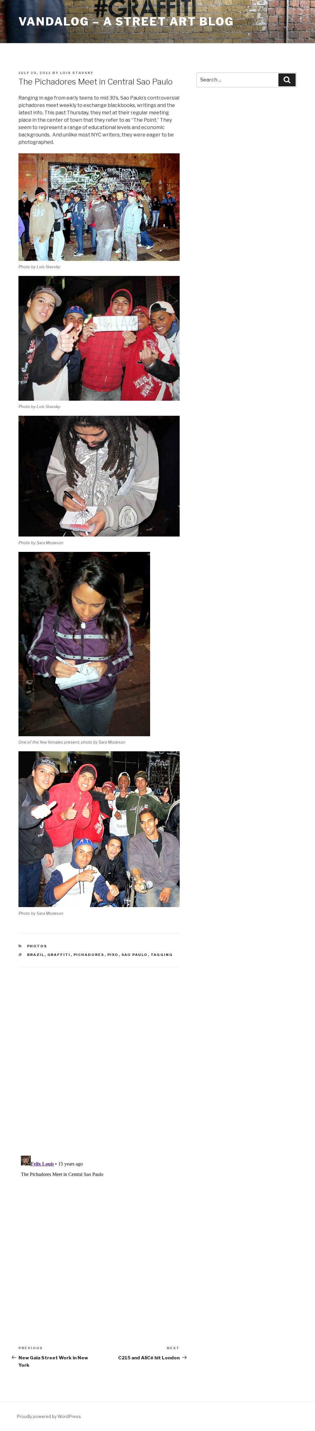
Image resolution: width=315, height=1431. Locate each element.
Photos (37, 946)
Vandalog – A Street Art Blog (126, 21)
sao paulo (135, 955)
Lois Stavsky (77, 73)
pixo (113, 955)
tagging (162, 955)
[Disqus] (99, 1053)
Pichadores (89, 955)
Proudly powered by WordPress (49, 1416)
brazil (36, 955)
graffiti (59, 955)
